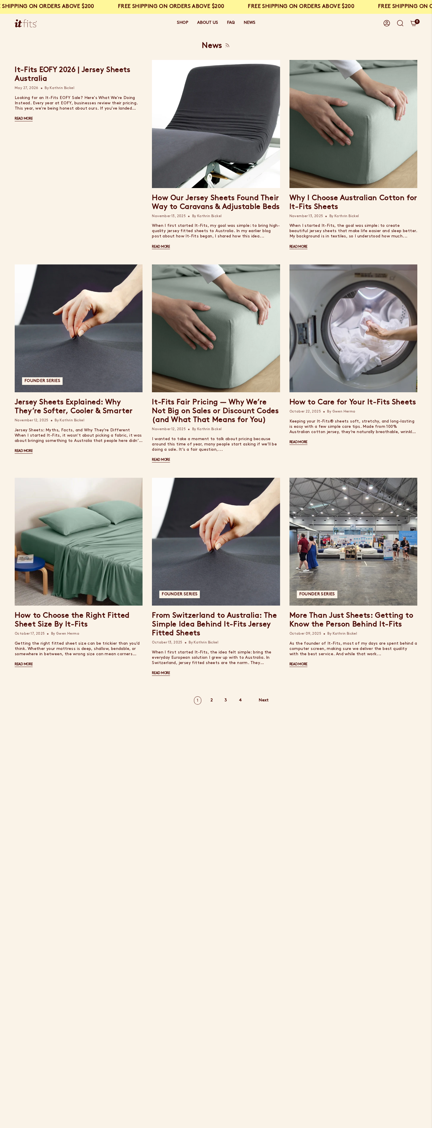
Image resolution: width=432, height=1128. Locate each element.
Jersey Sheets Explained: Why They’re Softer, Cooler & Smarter (74, 407)
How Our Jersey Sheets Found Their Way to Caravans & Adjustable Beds (216, 203)
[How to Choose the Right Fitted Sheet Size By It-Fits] (79, 542)
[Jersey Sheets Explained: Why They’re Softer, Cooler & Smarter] (79, 328)
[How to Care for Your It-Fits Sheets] (353, 328)
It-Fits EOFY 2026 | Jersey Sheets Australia (72, 74)
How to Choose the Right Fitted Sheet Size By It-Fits (72, 620)
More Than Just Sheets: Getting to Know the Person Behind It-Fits (351, 620)
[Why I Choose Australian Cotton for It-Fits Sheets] (353, 124)
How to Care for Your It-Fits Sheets (352, 402)
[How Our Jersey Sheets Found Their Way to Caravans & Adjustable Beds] (216, 124)
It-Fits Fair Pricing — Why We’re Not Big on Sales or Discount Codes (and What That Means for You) (215, 411)
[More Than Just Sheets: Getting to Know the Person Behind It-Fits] (353, 542)
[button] (183, 23)
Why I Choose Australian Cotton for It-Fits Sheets (353, 203)
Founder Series (42, 381)
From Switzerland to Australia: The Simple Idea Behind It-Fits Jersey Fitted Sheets (214, 624)
